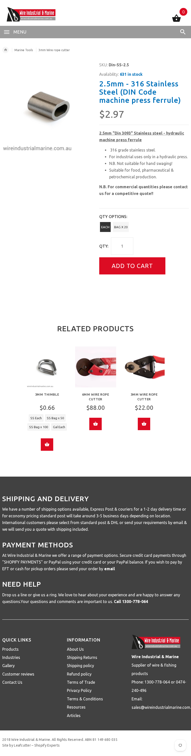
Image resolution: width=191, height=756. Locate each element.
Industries (11, 657)
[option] (47, 402)
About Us (75, 649)
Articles (74, 715)
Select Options (47, 444)
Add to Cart (132, 266)
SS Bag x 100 (38, 427)
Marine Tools (23, 50)
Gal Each (59, 427)
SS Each (36, 418)
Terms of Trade (81, 682)
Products (10, 649)
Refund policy (79, 674)
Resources (76, 707)
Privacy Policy (79, 690)
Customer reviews (18, 674)
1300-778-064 (135, 601)
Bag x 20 (121, 227)
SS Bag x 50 (55, 418)
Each (105, 227)
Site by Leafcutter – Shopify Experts (31, 745)
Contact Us (12, 682)
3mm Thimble (47, 394)
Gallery (8, 665)
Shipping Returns (82, 657)
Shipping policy (80, 665)
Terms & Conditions (85, 699)
